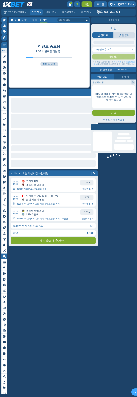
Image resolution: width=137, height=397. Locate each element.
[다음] (19, 173)
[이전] (11, 173)
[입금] (77, 4)
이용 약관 (117, 95)
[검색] (87, 20)
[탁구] (19, 20)
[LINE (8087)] (12, 20)
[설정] (112, 4)
